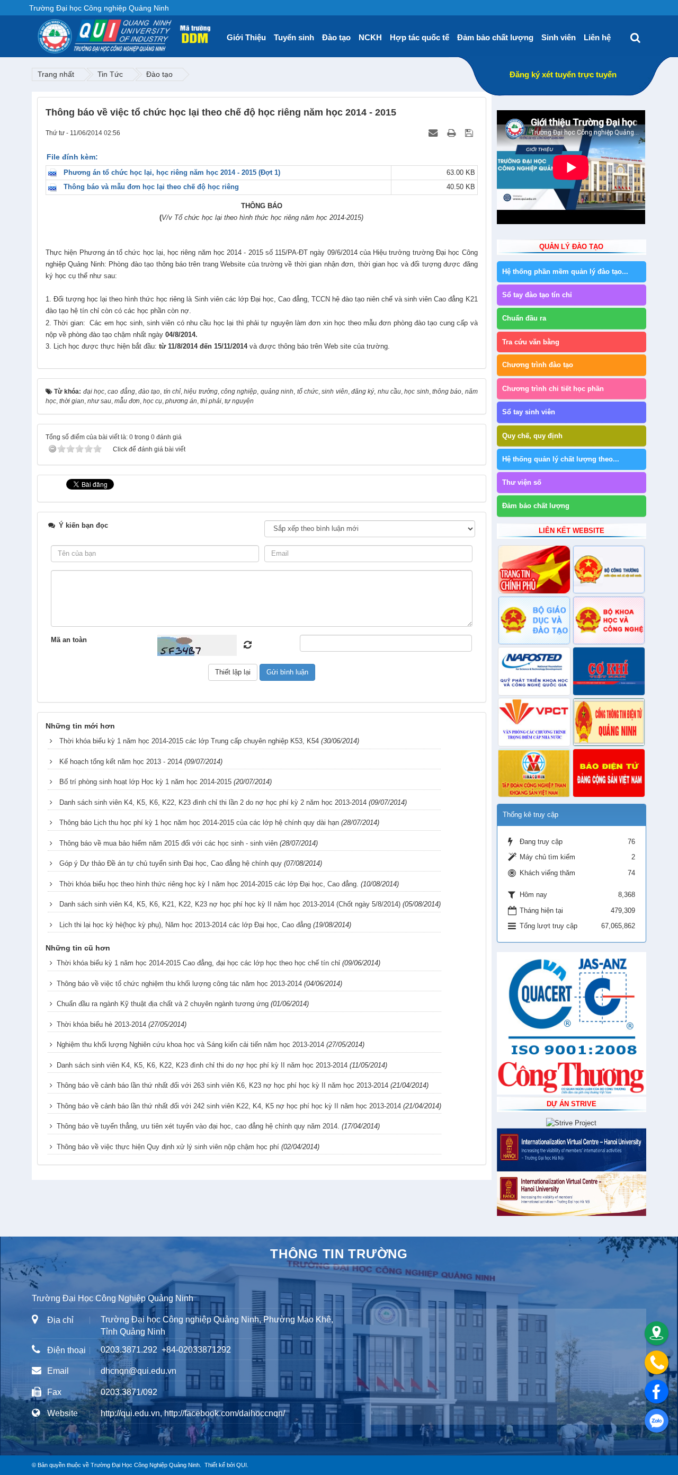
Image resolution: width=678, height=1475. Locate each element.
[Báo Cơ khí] (609, 671)
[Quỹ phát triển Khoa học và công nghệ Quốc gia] (534, 671)
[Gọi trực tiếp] (656, 1362)
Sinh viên (558, 37)
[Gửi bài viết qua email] (434, 133)
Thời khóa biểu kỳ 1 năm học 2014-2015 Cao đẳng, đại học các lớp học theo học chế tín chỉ (198, 963)
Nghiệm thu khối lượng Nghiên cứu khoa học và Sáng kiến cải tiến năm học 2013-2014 (190, 1045)
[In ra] (452, 133)
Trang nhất (56, 74)
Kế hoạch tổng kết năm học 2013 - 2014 (120, 762)
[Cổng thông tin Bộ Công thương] (609, 569)
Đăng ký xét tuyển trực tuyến (563, 74)
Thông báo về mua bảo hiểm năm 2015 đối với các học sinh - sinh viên (168, 843)
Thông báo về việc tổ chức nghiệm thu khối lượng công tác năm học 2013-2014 (179, 984)
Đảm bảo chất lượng (495, 37)
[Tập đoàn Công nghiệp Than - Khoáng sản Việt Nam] (534, 773)
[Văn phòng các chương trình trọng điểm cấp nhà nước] (534, 722)
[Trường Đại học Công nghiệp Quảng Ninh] (37, 32)
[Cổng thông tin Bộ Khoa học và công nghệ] (609, 620)
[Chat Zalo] (656, 1421)
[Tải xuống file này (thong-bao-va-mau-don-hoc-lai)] (54, 187)
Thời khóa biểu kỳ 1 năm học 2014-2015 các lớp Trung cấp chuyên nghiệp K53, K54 (189, 741)
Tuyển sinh (294, 37)
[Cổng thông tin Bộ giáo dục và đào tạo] (534, 620)
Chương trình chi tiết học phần (553, 389)
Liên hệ (597, 37)
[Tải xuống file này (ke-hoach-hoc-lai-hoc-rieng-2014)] (54, 172)
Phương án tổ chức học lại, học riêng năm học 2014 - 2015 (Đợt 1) (172, 172)
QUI (241, 1465)
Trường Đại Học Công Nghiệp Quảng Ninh (145, 1465)
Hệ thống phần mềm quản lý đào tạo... (565, 272)
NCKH (370, 37)
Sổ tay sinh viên (528, 412)
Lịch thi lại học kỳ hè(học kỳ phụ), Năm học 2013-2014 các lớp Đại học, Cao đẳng (185, 925)
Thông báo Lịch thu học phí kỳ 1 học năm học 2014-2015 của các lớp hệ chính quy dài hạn (199, 823)
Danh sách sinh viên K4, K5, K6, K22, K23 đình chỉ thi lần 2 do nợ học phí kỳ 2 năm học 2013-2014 (213, 802)
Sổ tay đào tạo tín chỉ (537, 295)
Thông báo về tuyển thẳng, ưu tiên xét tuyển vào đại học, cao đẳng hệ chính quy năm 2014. (198, 1126)
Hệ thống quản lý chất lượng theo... (560, 459)
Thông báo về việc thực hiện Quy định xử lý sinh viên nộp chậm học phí (168, 1147)
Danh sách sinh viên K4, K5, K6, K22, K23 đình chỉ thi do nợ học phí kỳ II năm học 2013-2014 (202, 1065)
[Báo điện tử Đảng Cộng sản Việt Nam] (609, 773)
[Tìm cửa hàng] (656, 1333)
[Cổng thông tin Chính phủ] (534, 569)
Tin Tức (110, 74)
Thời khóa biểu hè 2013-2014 (101, 1024)
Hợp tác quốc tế (419, 37)
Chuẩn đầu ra (524, 318)
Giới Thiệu (246, 37)
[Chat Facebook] (656, 1391)
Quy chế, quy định (532, 436)
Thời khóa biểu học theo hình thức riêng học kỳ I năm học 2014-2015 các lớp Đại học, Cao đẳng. (209, 884)
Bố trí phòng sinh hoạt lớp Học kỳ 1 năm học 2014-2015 (145, 782)
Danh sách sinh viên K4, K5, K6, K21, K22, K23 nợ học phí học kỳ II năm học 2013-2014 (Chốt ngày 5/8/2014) (229, 904)
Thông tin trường (339, 1254)
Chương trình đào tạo (537, 365)
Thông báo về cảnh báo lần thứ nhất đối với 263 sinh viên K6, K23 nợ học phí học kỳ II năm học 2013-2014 (222, 1085)
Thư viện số (521, 482)
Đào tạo (336, 37)
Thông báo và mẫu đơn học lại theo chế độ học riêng (151, 187)
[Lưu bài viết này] (470, 133)
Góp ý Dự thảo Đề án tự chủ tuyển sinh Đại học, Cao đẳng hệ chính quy (170, 863)
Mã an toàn (69, 640)
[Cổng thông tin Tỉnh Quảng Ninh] (609, 722)
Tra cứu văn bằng (530, 342)
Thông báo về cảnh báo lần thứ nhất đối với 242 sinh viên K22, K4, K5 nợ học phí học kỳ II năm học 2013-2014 (229, 1106)
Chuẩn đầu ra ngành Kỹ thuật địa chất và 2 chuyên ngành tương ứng (163, 1004)
